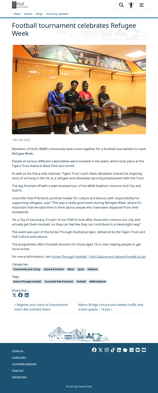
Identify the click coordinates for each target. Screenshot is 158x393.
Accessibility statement (24, 363)
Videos (28, 14)
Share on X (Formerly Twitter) (14, 295)
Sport (81, 269)
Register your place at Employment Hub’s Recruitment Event (41, 307)
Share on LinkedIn (26, 295)
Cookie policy (19, 357)
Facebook (94, 350)
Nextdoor (125, 350)
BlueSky (137, 350)
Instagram (106, 350)
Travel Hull (17, 370)
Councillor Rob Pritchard (59, 281)
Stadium (92, 269)
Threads (131, 350)
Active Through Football (27, 281)
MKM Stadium (98, 281)
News (17, 14)
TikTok (112, 350)
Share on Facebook (20, 295)
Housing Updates (57, 14)
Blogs (39, 14)
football (81, 281)
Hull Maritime (19, 377)
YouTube (143, 350)
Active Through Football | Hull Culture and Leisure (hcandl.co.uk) (99, 256)
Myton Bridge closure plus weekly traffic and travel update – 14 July (110, 307)
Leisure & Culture (54, 269)
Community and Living (26, 269)
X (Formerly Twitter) (100, 350)
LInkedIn (119, 350)
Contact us (17, 350)
